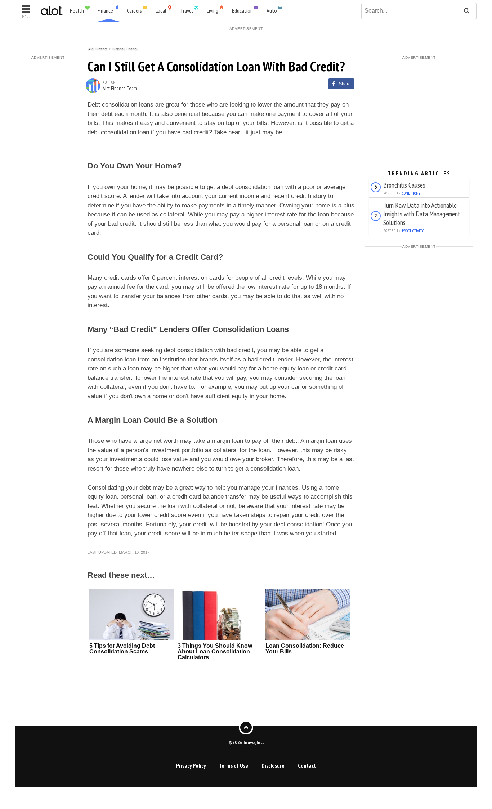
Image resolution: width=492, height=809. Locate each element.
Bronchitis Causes (404, 184)
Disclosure (273, 765)
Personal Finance (125, 48)
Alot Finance (97, 48)
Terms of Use (233, 765)
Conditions (411, 193)
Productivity (413, 231)
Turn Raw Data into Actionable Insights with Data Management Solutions (421, 214)
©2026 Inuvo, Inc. (246, 742)
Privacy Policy (191, 765)
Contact (307, 765)
